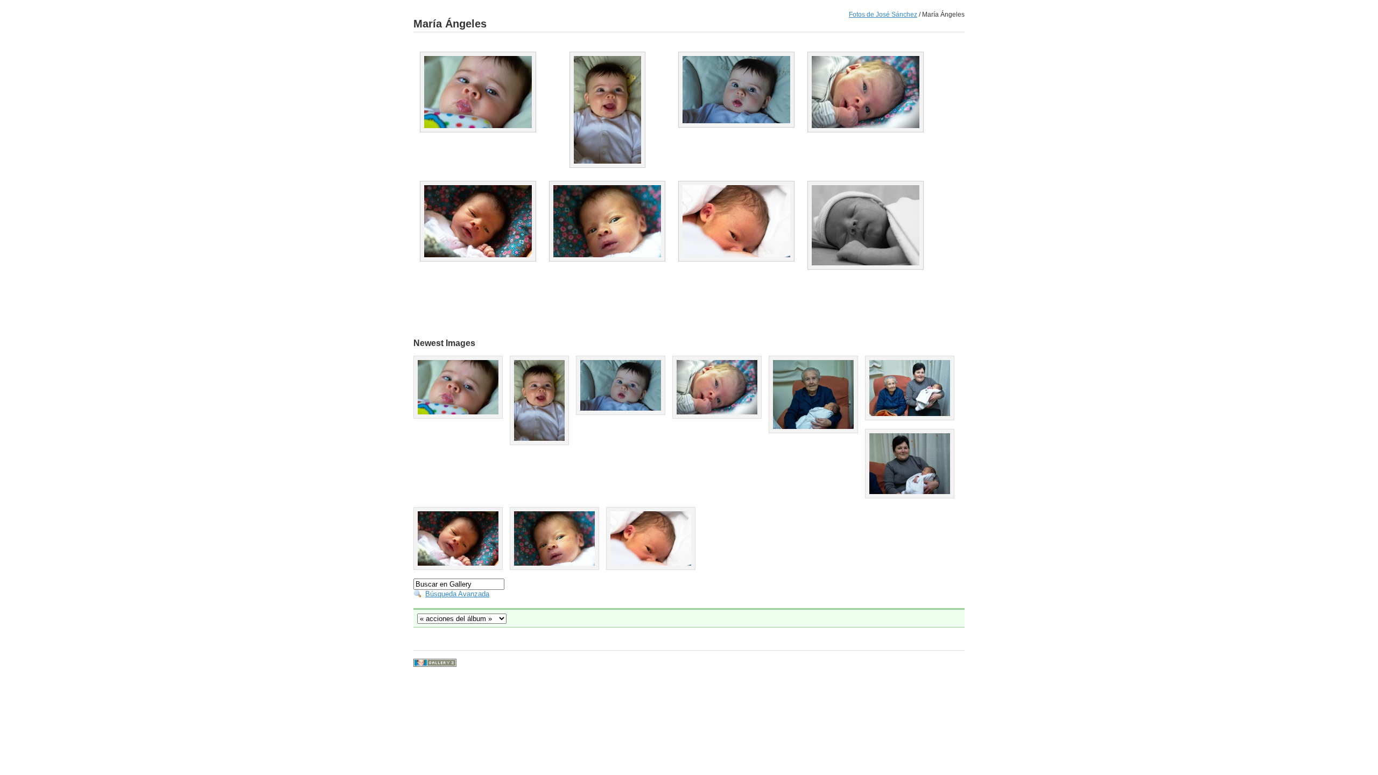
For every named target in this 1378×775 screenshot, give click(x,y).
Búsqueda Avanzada (457, 594)
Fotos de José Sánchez (883, 14)
